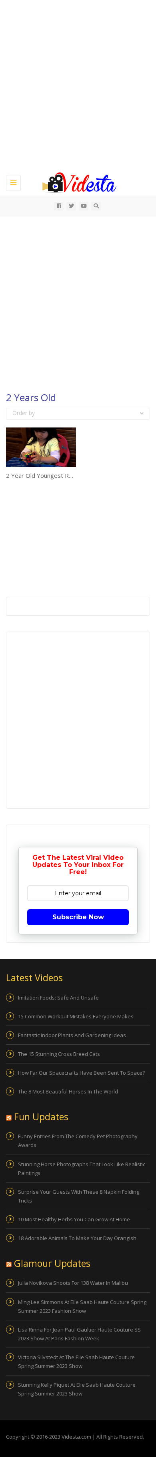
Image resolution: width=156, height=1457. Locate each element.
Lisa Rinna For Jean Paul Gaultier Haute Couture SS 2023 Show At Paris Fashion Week (79, 1334)
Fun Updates (41, 1116)
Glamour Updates (52, 1263)
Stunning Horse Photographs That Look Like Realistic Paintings (81, 1169)
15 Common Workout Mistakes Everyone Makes (76, 1016)
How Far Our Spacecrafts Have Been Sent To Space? (81, 1072)
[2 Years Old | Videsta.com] (76, 182)
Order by (23, 413)
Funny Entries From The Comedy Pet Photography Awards (78, 1141)
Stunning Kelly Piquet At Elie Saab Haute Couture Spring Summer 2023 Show (77, 1389)
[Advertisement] (78, 86)
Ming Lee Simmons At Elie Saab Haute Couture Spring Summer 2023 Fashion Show (82, 1306)
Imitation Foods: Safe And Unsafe (58, 997)
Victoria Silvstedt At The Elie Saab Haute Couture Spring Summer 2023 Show (76, 1362)
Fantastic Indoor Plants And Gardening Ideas (72, 1035)
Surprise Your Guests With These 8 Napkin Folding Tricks (78, 1196)
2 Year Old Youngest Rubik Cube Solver (60, 475)
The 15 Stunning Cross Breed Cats (59, 1053)
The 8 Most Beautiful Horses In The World (68, 1091)
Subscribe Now (78, 917)
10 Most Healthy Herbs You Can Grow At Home (74, 1219)
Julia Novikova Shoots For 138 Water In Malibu (73, 1282)
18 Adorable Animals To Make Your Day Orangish (77, 1238)
